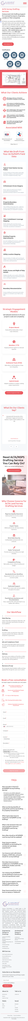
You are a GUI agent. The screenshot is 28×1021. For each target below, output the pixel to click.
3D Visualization (18, 943)
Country (5, 737)
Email (4, 718)
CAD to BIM (4, 963)
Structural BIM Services (6, 956)
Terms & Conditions (17, 1015)
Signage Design (5, 946)
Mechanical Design (5, 944)
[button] (14, 770)
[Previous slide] (11, 447)
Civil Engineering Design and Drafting (7, 942)
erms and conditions (9, 982)
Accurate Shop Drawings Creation (6, 967)
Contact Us (17, 994)
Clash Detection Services (6, 959)
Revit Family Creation (6, 965)
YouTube (16, 1009)
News (3, 1007)
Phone (5, 724)
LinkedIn (16, 1007)
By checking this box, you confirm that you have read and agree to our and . (14, 762)
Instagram (16, 1011)
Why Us (3, 996)
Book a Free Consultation (14, 470)
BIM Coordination (5, 961)
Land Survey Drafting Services (6, 937)
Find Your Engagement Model (13, 392)
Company (5, 730)
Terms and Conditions (15, 763)
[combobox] (4, 726)
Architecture (17, 937)
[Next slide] (16, 447)
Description (6, 743)
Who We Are (4, 994)
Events (3, 1005)
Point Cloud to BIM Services (7, 954)
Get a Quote (7, 44)
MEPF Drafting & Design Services (19, 939)
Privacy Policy (9, 1015)
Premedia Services (5, 948)
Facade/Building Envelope (19, 941)
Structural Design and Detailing (6, 940)
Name (4, 712)
